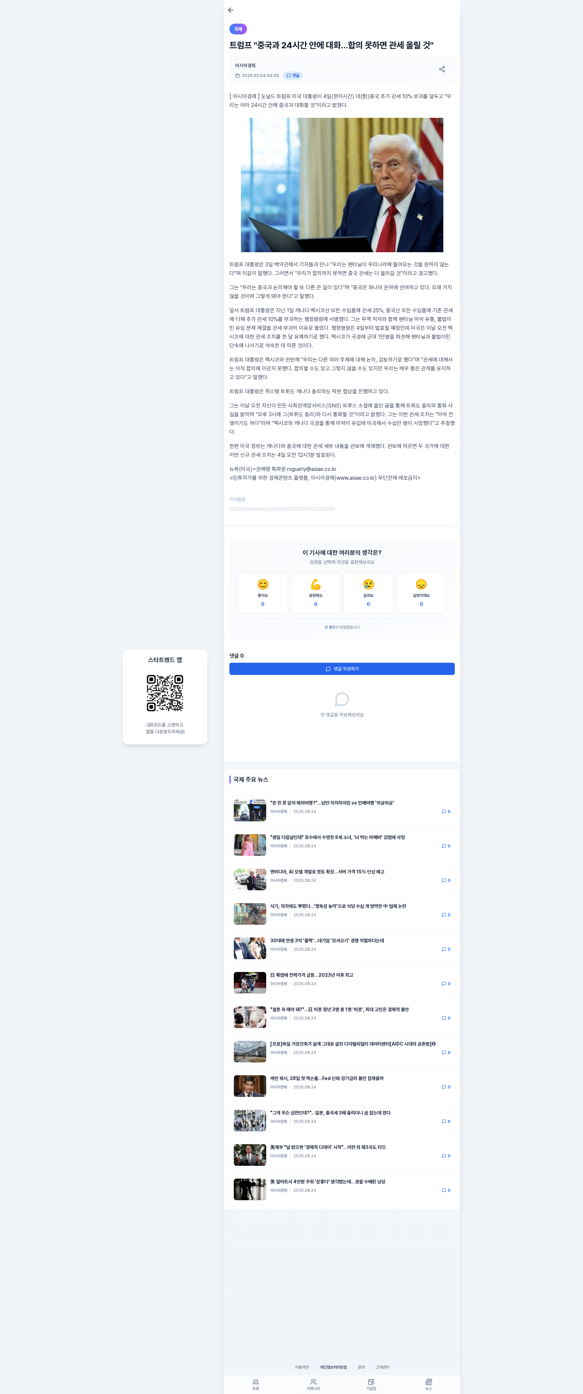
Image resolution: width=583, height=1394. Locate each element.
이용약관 (302, 1367)
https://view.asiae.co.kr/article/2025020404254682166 (282, 508)
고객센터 (382, 1367)
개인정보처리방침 (333, 1367)
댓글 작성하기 (346, 669)
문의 (361, 1367)
